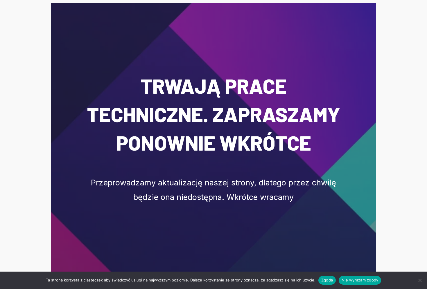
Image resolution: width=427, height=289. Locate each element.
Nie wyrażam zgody (360, 280)
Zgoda (327, 280)
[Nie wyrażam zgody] (420, 280)
